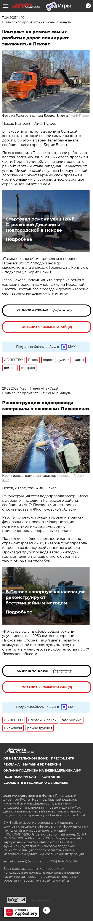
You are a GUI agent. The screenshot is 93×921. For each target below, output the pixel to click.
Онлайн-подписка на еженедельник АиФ (42, 770)
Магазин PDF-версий (42, 764)
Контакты (51, 777)
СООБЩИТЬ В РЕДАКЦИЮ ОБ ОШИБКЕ (35, 783)
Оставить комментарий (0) (47, 327)
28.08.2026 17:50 (14, 388)
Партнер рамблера (40, 900)
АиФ (5, 480)
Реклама (11, 764)
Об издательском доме (25, 758)
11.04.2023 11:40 (13, 18)
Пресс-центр (62, 758)
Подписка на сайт (20, 777)
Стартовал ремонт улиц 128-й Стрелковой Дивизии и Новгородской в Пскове (40, 224)
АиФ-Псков (80, 116)
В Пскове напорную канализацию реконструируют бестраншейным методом (46, 597)
